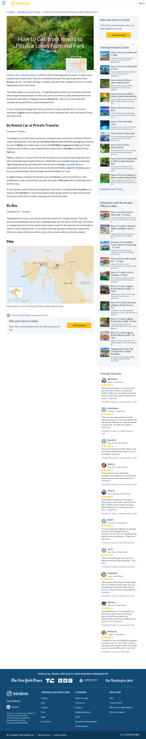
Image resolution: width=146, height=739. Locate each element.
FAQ (111, 698)
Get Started (79, 325)
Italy (43, 702)
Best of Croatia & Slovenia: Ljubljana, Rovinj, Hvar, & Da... (123, 305)
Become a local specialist (86, 721)
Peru (43, 712)
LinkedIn (15, 707)
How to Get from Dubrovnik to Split (124, 53)
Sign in (142, 3)
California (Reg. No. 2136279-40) (18, 718)
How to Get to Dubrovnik (122, 133)
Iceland (44, 707)
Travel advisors (82, 726)
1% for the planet (117, 712)
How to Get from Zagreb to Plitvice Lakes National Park (124, 176)
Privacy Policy (60, 735)
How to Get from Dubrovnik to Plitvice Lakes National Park (124, 161)
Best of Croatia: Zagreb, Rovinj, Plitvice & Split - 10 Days (123, 335)
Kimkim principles (83, 712)
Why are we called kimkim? (121, 707)
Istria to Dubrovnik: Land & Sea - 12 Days (123, 259)
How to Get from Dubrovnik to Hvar (124, 67)
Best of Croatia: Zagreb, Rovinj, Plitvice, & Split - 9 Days (122, 288)
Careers (78, 707)
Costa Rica (45, 721)
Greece (44, 698)
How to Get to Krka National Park (120, 146)
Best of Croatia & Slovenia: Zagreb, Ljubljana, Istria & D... (123, 228)
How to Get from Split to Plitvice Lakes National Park (124, 95)
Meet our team (81, 698)
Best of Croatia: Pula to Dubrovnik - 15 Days (122, 213)
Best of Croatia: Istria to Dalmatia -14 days (122, 273)
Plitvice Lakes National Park (20, 75)
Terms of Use (44, 735)
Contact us (80, 702)
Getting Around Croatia (28, 12)
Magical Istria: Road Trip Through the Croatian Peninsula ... (122, 351)
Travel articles (115, 702)
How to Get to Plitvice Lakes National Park (121, 81)
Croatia (10, 12)
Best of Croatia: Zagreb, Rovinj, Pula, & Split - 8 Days (123, 320)
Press (77, 717)
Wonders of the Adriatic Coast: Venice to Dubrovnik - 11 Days (123, 244)
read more (112, 398)
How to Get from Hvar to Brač (122, 109)
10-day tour (80, 109)
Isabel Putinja (25, 315)
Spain (43, 717)
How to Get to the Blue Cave (121, 122)
